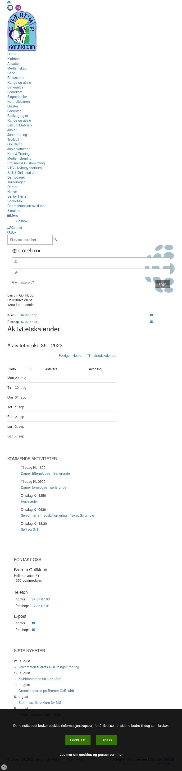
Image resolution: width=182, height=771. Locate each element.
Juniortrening (17, 134)
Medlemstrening (19, 158)
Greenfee (14, 110)
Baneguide (15, 87)
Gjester (12, 106)
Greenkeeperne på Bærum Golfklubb (46, 690)
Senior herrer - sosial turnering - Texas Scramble (57, 515)
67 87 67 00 (29, 315)
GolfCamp (15, 144)
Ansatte (13, 63)
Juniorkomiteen (18, 148)
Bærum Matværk (19, 125)
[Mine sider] (9, 2)
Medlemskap (17, 68)
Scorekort (14, 91)
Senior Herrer (17, 196)
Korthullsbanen (18, 101)
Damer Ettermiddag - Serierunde (45, 473)
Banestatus (15, 77)
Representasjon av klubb (26, 205)
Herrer (12, 191)
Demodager (16, 177)
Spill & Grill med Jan (22, 172)
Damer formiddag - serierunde (43, 487)
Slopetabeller (17, 96)
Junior (12, 129)
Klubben (13, 58)
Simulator (14, 210)
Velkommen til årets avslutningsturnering (48, 666)
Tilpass (106, 739)
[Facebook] (10, 8)
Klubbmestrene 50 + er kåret (39, 678)
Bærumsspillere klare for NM (39, 702)
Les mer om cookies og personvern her (91, 754)
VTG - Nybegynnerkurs (24, 167)
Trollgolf (13, 139)
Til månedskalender (102, 355)
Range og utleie (19, 82)
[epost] (151, 315)
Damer (12, 186)
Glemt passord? (23, 282)
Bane (11, 72)
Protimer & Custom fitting (26, 163)
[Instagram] (18, 8)
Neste (77, 355)
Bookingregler (17, 115)
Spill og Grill (30, 529)
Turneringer (16, 182)
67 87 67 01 (29, 321)
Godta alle (78, 739)
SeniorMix (14, 201)
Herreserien (30, 501)
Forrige (64, 355)
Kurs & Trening (18, 153)
